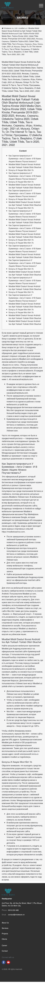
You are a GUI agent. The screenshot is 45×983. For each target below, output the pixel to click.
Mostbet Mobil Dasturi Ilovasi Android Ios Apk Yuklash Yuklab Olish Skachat (25, 166)
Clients (4, 939)
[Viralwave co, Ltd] (7, 5)
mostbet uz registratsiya (20, 756)
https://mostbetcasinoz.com (13, 531)
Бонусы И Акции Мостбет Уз (21, 170)
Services (5, 928)
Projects (5, 933)
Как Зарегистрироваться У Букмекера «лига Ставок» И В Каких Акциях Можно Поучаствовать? (25, 158)
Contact (5, 951)
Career (4, 945)
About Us (5, 922)
